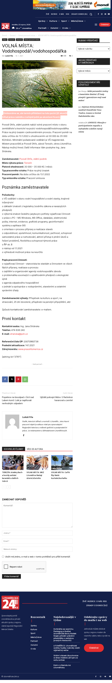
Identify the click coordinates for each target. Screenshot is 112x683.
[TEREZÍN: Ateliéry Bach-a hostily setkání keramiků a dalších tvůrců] (12, 462)
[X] (12, 379)
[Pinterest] (18, 379)
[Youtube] (109, 14)
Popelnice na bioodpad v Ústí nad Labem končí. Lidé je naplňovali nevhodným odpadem (18, 400)
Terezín (11, 40)
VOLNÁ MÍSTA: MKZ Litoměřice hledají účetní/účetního (35, 475)
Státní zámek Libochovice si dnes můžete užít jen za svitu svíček (66, 657)
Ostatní (13, 35)
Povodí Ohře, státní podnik (33, 159)
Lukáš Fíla (9, 56)
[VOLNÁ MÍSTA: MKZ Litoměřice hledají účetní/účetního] (37, 462)
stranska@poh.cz (19, 333)
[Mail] (105, 14)
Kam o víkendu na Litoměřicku (62, 666)
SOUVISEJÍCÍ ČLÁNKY (13, 449)
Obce (5, 40)
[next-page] (8, 487)
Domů (4, 35)
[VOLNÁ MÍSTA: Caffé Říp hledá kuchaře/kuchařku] (62, 462)
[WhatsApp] (25, 379)
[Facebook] (98, 14)
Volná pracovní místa (26, 35)
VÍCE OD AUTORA (35, 449)
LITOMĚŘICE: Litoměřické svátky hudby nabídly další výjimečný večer (67, 648)
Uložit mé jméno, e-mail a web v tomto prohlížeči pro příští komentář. (37, 556)
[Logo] (5, 26)
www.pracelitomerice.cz (30, 349)
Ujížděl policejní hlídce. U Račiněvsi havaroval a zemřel (56, 399)
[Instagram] (102, 14)
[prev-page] (4, 487)
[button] (91, 14)
